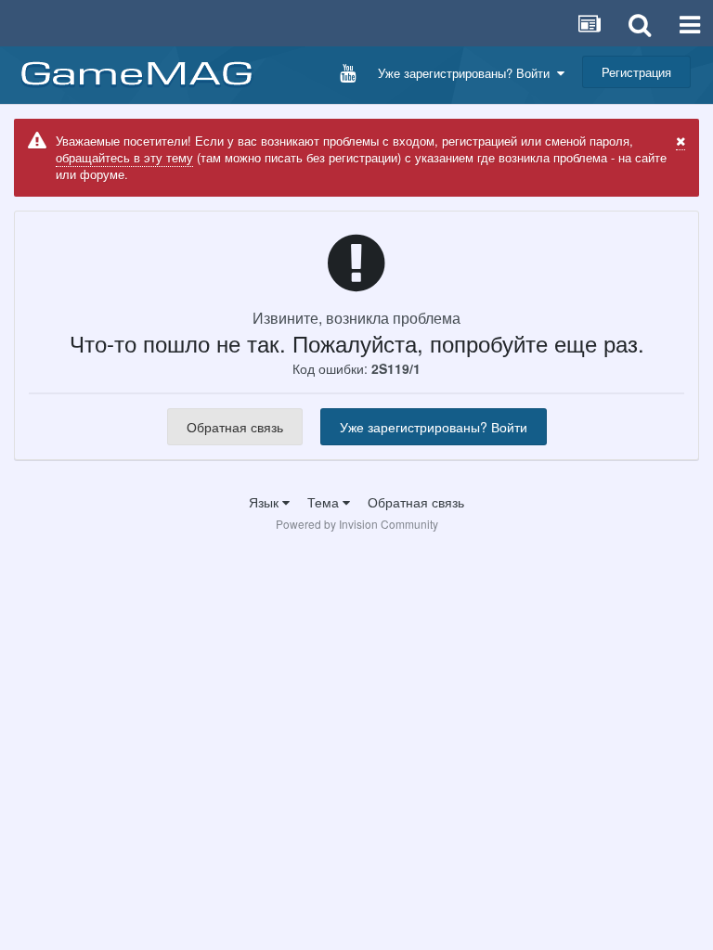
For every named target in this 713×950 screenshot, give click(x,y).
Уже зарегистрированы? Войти (467, 73)
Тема (325, 502)
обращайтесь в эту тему (124, 157)
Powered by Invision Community (357, 524)
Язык (265, 502)
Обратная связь (235, 426)
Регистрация (636, 72)
